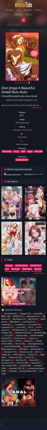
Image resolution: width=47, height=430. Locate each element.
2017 (22, 115)
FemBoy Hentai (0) (23, 332)
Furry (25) (8, 335)
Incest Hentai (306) (12, 346)
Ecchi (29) (20, 327)
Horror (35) (20, 343)
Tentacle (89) (25, 365)
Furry (16, 151)
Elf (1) (31, 327)
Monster (27, 10)
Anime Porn (36, 265)
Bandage (15, 269)
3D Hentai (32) (10, 313)
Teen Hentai (40, 151)
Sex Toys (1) (21, 360)
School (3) (29, 357)
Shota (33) (34, 360)
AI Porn (29, 14)
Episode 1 (28, 174)
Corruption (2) (34, 324)
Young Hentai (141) (27, 371)
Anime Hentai (21, 265)
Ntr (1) (38, 352)
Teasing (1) (36, 363)
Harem (38, 10)
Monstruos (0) (26, 352)
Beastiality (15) (33, 316)
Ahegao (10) (25, 313)
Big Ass (38, 269)
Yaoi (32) (13, 371)
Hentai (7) (28, 341)
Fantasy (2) (35, 330)
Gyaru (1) (33, 338)
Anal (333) (38, 313)
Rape (30, 151)
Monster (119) (10, 352)
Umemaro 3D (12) (17, 368)
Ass (6, 269)
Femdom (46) (40, 332)
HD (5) (18, 341)
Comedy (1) (20, 324)
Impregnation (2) (35, 343)
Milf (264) (23, 349)
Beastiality (7, 151)
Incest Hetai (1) (30, 346)
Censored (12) (29, 322)
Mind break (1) (36, 349)
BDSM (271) (18, 316)
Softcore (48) (22, 363)
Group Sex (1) (20, 338)
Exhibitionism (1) (19, 330)
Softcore (18, 14)
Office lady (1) (19, 354)
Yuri (18, 10)
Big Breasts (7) (19, 319)
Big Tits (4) (33, 319)
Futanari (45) (21, 335)
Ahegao (9, 265)
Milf (23, 151)
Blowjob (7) (15, 322)
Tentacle (9, 10)
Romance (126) (15, 357)
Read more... (37, 107)
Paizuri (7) (32, 354)
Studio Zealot (22, 159)
